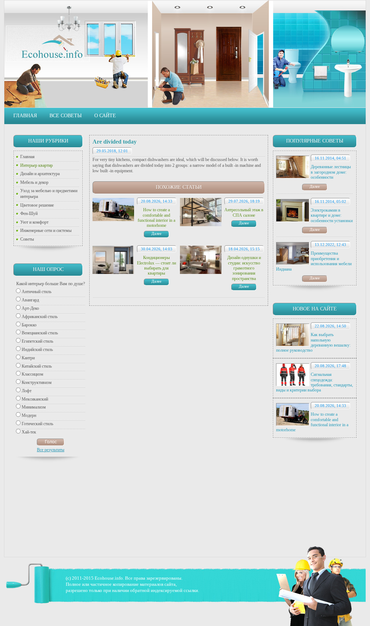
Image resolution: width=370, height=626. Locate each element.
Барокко (29, 324)
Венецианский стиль (40, 332)
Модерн (29, 415)
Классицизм (32, 374)
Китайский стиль (37, 366)
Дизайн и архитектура (40, 173)
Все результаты (50, 449)
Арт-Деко (30, 308)
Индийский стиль (37, 349)
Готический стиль (37, 423)
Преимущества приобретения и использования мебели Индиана (314, 261)
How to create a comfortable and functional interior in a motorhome (312, 422)
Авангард (30, 300)
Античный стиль (36, 291)
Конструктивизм (37, 382)
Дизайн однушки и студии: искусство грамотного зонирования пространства (244, 268)
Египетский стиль (37, 341)
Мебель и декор (34, 182)
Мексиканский (35, 399)
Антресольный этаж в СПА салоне (243, 212)
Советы (27, 239)
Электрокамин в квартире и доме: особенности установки (332, 215)
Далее (315, 186)
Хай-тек (29, 432)
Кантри (28, 357)
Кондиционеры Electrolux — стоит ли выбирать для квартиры (156, 265)
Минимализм (34, 407)
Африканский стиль (39, 316)
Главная (25, 115)
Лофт (26, 390)
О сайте (105, 115)
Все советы (66, 115)
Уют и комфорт (34, 222)
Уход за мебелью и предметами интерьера (48, 193)
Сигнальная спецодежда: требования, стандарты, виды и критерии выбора (314, 382)
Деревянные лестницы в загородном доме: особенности (331, 172)
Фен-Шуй (29, 213)
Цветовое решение (37, 205)
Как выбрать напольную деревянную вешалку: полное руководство (313, 342)
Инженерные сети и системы (46, 230)
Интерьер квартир (36, 165)
